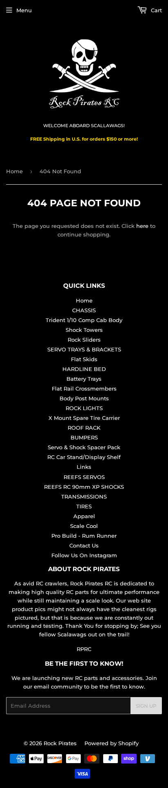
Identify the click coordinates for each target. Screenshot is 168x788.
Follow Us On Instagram (84, 555)
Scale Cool (84, 526)
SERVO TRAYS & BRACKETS (84, 349)
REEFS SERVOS (84, 477)
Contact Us (84, 545)
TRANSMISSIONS (84, 496)
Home (14, 171)
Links (84, 467)
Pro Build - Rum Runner (84, 535)
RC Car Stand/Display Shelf (84, 457)
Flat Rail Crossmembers (84, 388)
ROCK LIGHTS (84, 408)
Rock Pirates (60, 743)
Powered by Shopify (111, 743)
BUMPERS (84, 437)
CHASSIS (84, 310)
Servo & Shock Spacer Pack (84, 447)
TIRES (84, 506)
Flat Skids (84, 359)
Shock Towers (84, 330)
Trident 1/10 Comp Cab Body (84, 320)
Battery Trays (84, 378)
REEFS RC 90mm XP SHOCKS (84, 486)
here (142, 226)
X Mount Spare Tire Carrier (84, 418)
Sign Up (146, 706)
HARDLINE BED (84, 369)
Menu (24, 10)
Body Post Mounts (84, 398)
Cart (155, 10)
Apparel (84, 516)
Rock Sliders (84, 339)
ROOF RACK (84, 427)
